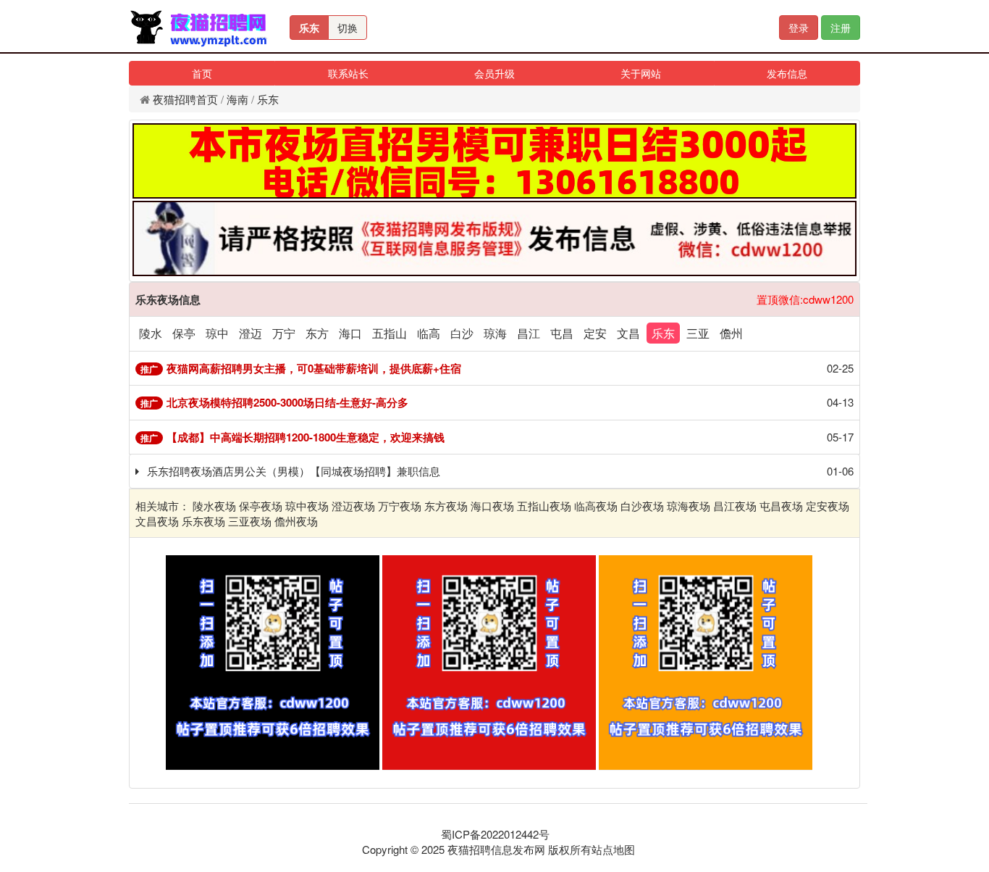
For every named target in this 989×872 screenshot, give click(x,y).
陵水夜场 (214, 505)
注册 (840, 27)
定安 (595, 333)
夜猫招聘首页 (185, 99)
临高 (428, 333)
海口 (350, 333)
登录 (798, 27)
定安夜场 (827, 505)
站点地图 (613, 849)
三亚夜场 (250, 520)
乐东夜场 (203, 520)
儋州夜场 (296, 520)
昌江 (528, 333)
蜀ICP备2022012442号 (495, 834)
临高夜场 (596, 505)
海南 (237, 99)
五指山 (389, 333)
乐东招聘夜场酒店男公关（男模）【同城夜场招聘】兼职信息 (293, 470)
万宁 (283, 333)
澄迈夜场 (353, 505)
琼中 (217, 333)
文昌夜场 (157, 520)
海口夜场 (492, 505)
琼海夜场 (688, 505)
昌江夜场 (735, 505)
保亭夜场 (260, 505)
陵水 (150, 333)
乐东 (309, 27)
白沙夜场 (642, 505)
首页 (202, 73)
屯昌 (561, 333)
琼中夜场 (307, 505)
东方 (317, 333)
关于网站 (640, 73)
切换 (347, 27)
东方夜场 (446, 505)
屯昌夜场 (781, 505)
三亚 (698, 333)
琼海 (495, 333)
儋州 (731, 333)
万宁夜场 (399, 505)
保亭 (183, 333)
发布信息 (787, 73)
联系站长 (348, 73)
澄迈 (250, 333)
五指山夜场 (544, 505)
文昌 (628, 333)
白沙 (462, 333)
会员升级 (494, 73)
